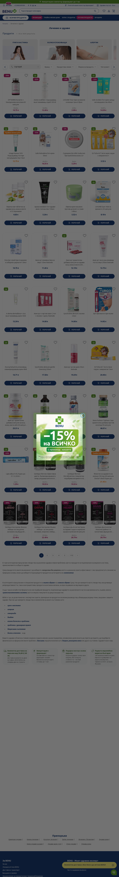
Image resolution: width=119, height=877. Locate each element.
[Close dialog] (83, 416)
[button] (59, 437)
